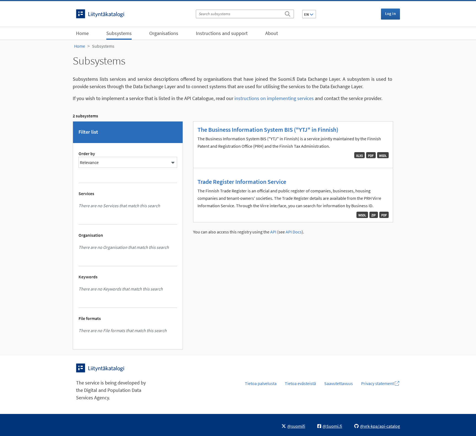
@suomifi (296, 426)
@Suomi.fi (332, 426)
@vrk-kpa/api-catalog (380, 426)
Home (82, 33)
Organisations (163, 33)
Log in (390, 13)
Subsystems (119, 33)
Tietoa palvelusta (261, 383)
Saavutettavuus (338, 383)
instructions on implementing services (274, 98)
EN (307, 14)
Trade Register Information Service (242, 181)
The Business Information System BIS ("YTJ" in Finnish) (268, 129)
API (273, 232)
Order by (87, 153)
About (271, 33)
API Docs (294, 232)
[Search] (287, 13)
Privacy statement (378, 383)
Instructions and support (222, 33)
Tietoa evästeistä (300, 383)
